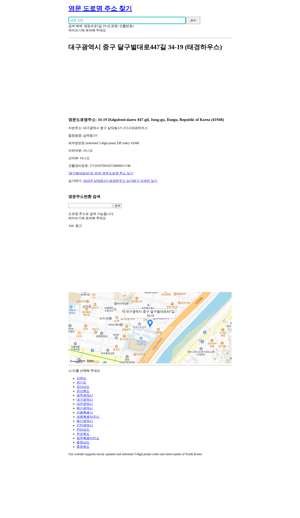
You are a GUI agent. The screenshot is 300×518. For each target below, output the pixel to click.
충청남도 (83, 442)
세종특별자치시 (88, 416)
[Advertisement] (150, 84)
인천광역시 (85, 425)
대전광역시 (85, 404)
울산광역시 (85, 421)
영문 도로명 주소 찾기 (100, 8)
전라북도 (83, 434)
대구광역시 (85, 399)
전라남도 (83, 429)
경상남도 (83, 386)
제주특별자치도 (88, 438)
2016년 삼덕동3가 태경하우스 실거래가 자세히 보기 (120, 181)
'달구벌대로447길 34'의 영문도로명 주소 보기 (100, 173)
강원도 (81, 378)
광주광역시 (85, 395)
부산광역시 (85, 408)
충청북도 (83, 446)
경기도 (81, 382)
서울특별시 (85, 412)
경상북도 (83, 391)
